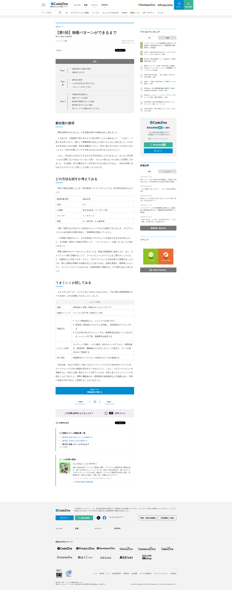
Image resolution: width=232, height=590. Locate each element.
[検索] (60, 12)
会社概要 (134, 573)
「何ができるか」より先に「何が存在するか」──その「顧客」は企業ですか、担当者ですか (158, 220)
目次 (95, 61)
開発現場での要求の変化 (81, 68)
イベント (94, 5)
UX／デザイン (148, 12)
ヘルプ (95, 573)
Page (62, 70)
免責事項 (126, 573)
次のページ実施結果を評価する (94, 390)
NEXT (109, 402)
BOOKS (105, 5)
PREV (81, 402)
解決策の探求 (77, 80)
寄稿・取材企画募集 (148, 518)
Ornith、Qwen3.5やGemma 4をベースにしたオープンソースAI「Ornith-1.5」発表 (160, 53)
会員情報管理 (116, 573)
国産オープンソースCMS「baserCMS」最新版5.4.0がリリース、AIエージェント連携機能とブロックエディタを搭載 (160, 68)
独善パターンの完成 (79, 98)
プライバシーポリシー (161, 573)
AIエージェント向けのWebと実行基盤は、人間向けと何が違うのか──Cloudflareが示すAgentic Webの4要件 (158, 180)
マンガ (160, 12)
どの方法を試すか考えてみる (83, 83)
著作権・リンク (105, 573)
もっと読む (63, 446)
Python (124, 12)
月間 (167, 38)
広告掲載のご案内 (167, 518)
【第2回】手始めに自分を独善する (74, 440)
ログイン (159, 151)
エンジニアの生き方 (110, 12)
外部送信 (173, 573)
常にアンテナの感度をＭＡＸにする (85, 108)
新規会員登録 (159, 145)
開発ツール (135, 12)
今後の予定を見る (159, 270)
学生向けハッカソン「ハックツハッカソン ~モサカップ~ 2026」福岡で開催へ (160, 96)
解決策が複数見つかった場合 (83, 101)
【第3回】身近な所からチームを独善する (76, 437)
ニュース (77, 5)
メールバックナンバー (159, 138)
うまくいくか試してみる (81, 87)
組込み (59, 50)
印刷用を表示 (64, 422)
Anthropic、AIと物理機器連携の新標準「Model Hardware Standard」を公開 (159, 89)
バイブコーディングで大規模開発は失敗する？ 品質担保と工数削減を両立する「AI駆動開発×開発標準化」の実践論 (160, 45)
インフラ (95, 12)
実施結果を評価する (79, 94)
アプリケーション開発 (80, 12)
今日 (149, 38)
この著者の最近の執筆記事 (83, 481)
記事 (85, 5)
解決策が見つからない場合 (82, 105)
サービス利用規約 (145, 573)
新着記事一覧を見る (158, 228)
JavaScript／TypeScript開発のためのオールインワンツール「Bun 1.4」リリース (159, 103)
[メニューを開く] (43, 5)
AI (67, 12)
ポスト (120, 50)
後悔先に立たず (78, 72)
